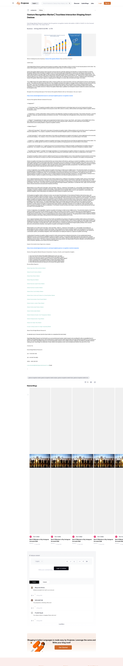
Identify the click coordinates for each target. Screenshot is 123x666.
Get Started (63, 647)
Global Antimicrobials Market (33, 311)
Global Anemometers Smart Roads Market (37, 299)
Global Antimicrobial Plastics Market (35, 307)
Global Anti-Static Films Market (34, 322)
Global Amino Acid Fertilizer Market (35, 291)
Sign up (107, 3)
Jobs (92, 3)
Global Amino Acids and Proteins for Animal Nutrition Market (41, 295)
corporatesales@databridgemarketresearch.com (38, 365)
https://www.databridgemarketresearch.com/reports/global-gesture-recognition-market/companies (53, 248)
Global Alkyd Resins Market (33, 276)
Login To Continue (61, 568)
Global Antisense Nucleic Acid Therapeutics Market (39, 315)
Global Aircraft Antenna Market (34, 272)
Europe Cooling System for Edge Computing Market (39, 326)
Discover (76, 3)
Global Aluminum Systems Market (35, 287)
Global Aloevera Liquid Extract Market (35, 283)
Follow (41, 10)
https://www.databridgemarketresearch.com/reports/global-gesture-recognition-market (50, 95)
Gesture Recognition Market (52, 58)
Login (100, 3)
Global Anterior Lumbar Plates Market (35, 303)
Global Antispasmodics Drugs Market (35, 318)
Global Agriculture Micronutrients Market (36, 268)
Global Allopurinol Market (33, 279)
